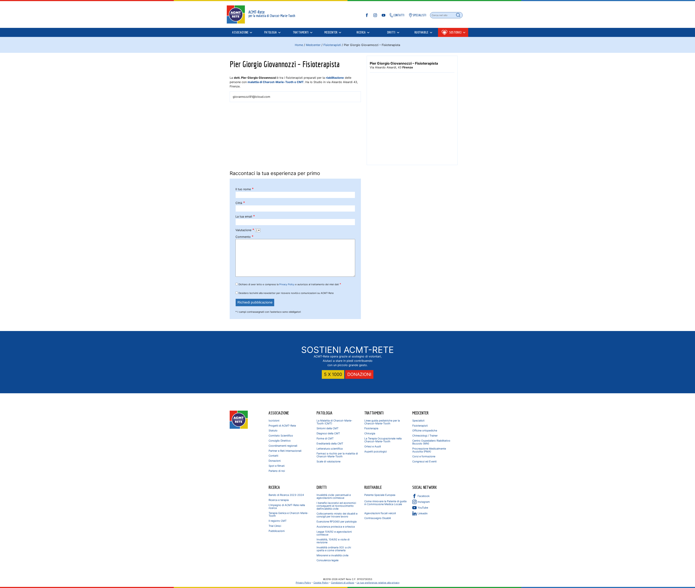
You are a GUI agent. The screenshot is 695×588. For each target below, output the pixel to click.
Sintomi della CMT (327, 428)
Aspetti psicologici (375, 451)
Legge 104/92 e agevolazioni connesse (334, 533)
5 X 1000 (333, 374)
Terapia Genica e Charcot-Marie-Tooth (288, 514)
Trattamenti (374, 412)
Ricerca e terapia (279, 499)
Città (240, 203)
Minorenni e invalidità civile (332, 555)
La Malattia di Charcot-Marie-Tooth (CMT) (334, 422)
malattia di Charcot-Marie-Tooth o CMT (276, 82)
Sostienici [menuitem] (455, 32)
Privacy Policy (286, 284)
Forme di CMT (325, 438)
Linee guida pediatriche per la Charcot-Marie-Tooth (382, 422)
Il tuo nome (244, 189)
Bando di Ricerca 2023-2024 (286, 494)
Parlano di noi (277, 470)
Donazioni (275, 460)
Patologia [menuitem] (270, 32)
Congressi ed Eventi (424, 461)
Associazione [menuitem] (240, 32)
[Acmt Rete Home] (239, 427)
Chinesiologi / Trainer (425, 435)
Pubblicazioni (277, 530)
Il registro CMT (278, 520)
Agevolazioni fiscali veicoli (380, 513)
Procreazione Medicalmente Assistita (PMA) (429, 450)
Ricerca (274, 487)
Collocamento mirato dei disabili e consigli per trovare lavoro (337, 515)
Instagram (424, 501)
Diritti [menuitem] (391, 32)
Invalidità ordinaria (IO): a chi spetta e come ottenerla (334, 549)
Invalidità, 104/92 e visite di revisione (333, 541)
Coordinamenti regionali (283, 445)
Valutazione (244, 230)
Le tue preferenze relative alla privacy (378, 582)
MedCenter (420, 412)
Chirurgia (369, 433)
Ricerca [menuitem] (361, 32)
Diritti (322, 487)
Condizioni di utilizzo (342, 582)
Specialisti (418, 420)
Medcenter (313, 45)
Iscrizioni (274, 420)
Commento (244, 237)
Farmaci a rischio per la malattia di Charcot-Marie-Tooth (337, 455)
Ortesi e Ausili (372, 446)
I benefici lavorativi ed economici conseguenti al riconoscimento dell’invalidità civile (336, 505)
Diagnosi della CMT (328, 433)
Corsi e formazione (423, 456)
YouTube (423, 507)
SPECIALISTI (419, 15)
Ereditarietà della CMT (330, 443)
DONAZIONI (359, 374)
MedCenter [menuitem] (330, 32)
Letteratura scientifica (330, 448)
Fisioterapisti (332, 45)
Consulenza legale (327, 560)
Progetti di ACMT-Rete (282, 425)
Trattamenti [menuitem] (301, 32)
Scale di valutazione (328, 461)
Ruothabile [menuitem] (421, 32)
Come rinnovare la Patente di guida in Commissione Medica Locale (385, 503)
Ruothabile (373, 487)
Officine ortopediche (424, 430)
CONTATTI (399, 15)
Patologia (324, 412)
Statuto (273, 430)
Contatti (273, 455)
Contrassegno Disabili (377, 518)
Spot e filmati (277, 465)
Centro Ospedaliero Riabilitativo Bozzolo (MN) (431, 442)
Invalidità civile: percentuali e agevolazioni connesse (334, 496)
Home (299, 45)
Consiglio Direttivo (280, 440)
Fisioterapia (371, 428)
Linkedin (422, 513)
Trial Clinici (275, 525)
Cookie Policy (320, 582)
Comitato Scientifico (281, 435)
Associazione (279, 412)
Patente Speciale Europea (379, 494)
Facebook (424, 496)
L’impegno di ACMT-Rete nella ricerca (287, 506)
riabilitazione (335, 77)
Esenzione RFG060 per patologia (337, 521)
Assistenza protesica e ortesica (336, 526)
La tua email (245, 216)
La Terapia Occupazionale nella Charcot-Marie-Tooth (383, 440)
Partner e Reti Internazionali (285, 450)
